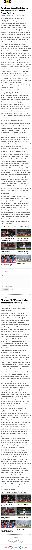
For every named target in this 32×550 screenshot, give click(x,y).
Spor (26, 226)
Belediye (8, 492)
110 (2, 492)
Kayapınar (14, 492)
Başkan (9, 226)
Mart (15, 226)
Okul (21, 492)
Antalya (3, 226)
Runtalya (21, 226)
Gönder (6, 289)
